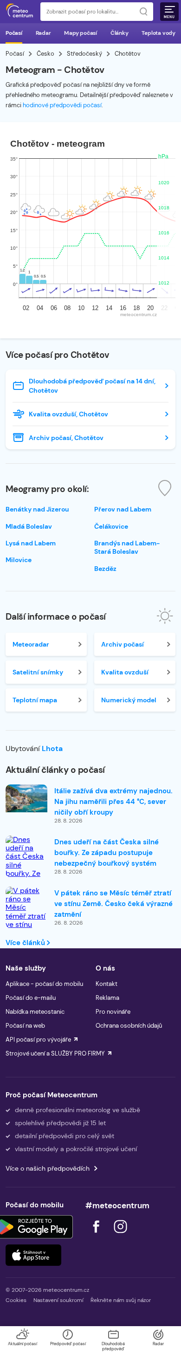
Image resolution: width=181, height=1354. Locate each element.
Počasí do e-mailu (31, 998)
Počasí (14, 33)
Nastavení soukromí (58, 1300)
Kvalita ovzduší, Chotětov (68, 414)
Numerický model (128, 700)
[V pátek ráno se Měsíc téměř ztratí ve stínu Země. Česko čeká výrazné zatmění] (26, 925)
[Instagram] (120, 1235)
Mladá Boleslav (29, 526)
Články (119, 33)
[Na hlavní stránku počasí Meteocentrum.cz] (19, 11)
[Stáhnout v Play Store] (33, 1226)
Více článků (26, 942)
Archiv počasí (122, 644)
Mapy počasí (80, 33)
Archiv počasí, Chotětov (66, 438)
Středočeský (84, 54)
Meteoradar (31, 644)
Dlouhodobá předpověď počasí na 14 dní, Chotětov (92, 386)
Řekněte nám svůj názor (120, 1300)
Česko (45, 54)
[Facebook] (97, 1235)
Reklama (107, 998)
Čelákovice (111, 526)
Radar (43, 33)
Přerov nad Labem (122, 509)
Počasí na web (25, 1026)
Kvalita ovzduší (125, 672)
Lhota (52, 748)
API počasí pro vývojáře (38, 1039)
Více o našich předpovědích (48, 1168)
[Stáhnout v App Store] (33, 1255)
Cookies (16, 1300)
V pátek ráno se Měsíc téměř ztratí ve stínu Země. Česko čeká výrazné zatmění (113, 903)
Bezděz (105, 568)
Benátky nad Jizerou (37, 509)
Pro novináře (113, 1012)
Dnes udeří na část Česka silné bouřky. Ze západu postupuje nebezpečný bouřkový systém (106, 852)
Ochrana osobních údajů (129, 1026)
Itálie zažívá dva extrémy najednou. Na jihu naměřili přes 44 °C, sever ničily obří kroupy (113, 801)
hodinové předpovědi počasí (62, 105)
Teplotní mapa (35, 700)
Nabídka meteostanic (35, 1012)
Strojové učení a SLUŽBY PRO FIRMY (55, 1053)
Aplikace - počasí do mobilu (44, 984)
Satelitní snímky (38, 672)
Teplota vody (158, 33)
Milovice (19, 560)
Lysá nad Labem (31, 543)
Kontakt (106, 984)
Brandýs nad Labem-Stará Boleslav (127, 547)
